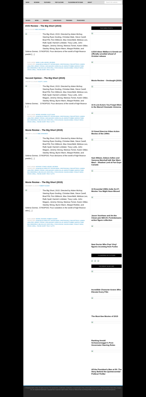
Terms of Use (78, 389)
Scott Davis (51, 114)
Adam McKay (40, 64)
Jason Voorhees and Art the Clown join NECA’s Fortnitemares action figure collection (106, 218)
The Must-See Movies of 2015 (104, 316)
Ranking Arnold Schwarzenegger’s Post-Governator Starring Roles (103, 342)
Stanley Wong (78, 68)
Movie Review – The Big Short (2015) (44, 130)
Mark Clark (40, 62)
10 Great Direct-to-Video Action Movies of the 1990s (105, 132)
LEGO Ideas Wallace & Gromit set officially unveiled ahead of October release (106, 54)
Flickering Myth (73, 11)
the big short (41, 69)
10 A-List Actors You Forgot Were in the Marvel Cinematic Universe (106, 106)
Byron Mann (55, 64)
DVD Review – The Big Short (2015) (43, 26)
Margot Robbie (69, 66)
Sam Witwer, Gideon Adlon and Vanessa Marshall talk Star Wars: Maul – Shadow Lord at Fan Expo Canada (106, 161)
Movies (46, 62)
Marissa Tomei (79, 66)
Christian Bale (65, 64)
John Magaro (49, 66)
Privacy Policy (88, 389)
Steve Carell (31, 69)
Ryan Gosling (59, 68)
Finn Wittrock (74, 64)
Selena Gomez (68, 68)
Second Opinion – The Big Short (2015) (45, 78)
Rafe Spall (50, 68)
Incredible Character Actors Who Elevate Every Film (106, 291)
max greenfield (32, 68)
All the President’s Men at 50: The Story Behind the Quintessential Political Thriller (106, 371)
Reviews (52, 62)
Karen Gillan (59, 66)
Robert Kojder (52, 219)
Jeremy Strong (39, 66)
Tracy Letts (50, 69)
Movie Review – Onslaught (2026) (106, 80)
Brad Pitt (47, 64)
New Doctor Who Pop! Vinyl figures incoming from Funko (104, 245)
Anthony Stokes (41, 166)
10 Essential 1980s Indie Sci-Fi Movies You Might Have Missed (105, 190)
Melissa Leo (42, 68)
